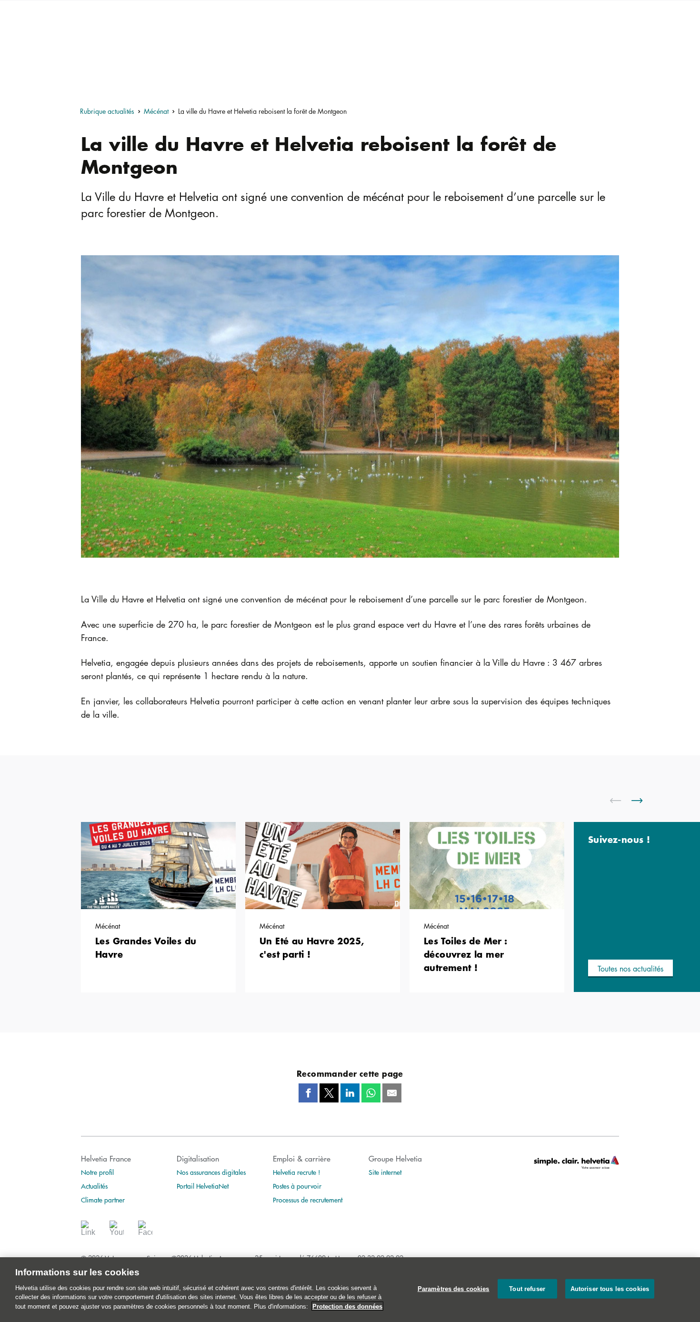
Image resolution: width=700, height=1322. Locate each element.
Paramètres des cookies (454, 1288)
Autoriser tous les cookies (609, 1288)
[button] (630, 969)
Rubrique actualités (107, 111)
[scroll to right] (643, 800)
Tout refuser (527, 1288)
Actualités (94, 1186)
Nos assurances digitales (211, 1172)
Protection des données (347, 1306)
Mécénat (156, 111)
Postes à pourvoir (297, 1186)
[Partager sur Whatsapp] (370, 1092)
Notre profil (97, 1172)
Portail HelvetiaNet (203, 1186)
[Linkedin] (88, 1231)
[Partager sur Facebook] (308, 1092)
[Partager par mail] (391, 1092)
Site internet (385, 1172)
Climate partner (103, 1199)
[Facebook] (145, 1231)
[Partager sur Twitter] (329, 1092)
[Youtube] (117, 1231)
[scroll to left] (621, 800)
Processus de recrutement (307, 1199)
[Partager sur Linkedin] (350, 1092)
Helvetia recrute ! (296, 1172)
